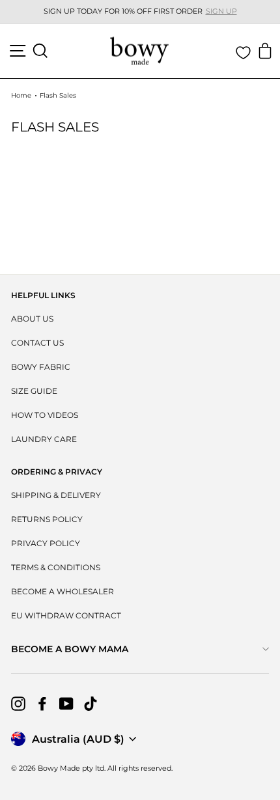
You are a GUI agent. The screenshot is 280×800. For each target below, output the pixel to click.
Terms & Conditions (55, 567)
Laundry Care (44, 439)
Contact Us (37, 343)
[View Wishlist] (243, 52)
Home (21, 95)
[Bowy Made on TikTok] (90, 704)
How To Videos (44, 415)
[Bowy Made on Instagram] (18, 704)
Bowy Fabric (40, 367)
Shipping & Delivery (56, 495)
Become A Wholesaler (62, 591)
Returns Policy (47, 519)
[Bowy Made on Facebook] (42, 704)
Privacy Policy (45, 543)
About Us (32, 319)
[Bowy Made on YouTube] (66, 704)
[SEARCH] (40, 51)
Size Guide (34, 391)
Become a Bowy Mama (69, 649)
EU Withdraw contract (66, 615)
